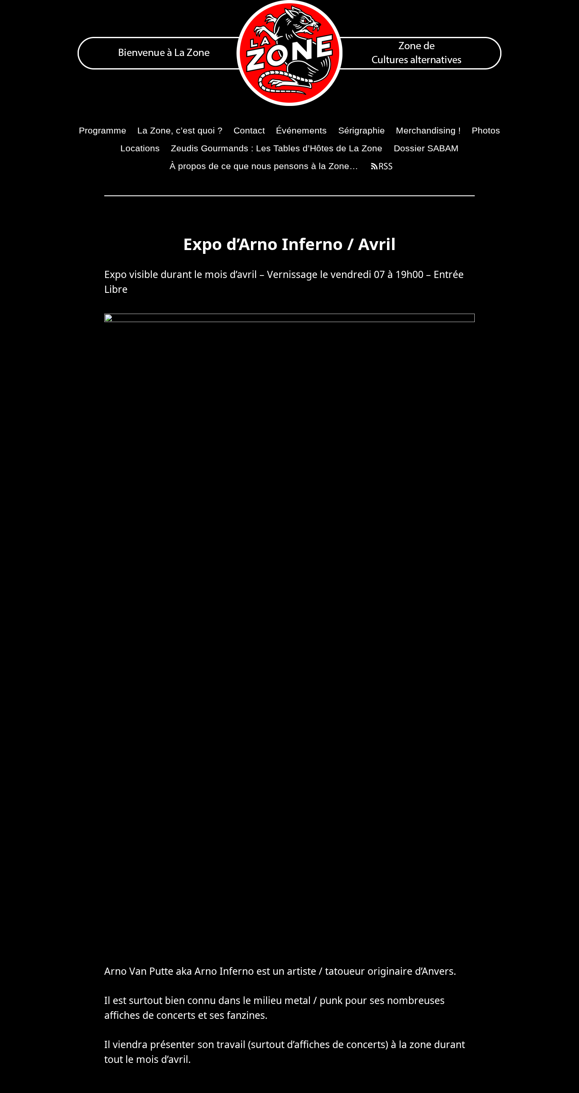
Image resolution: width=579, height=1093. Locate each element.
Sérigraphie (361, 130)
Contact (249, 130)
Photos (486, 130)
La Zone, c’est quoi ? (180, 130)
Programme (102, 130)
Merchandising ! (428, 130)
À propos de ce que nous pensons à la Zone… (264, 166)
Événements (301, 130)
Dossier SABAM (426, 148)
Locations (140, 148)
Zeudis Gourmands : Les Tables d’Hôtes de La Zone (276, 148)
